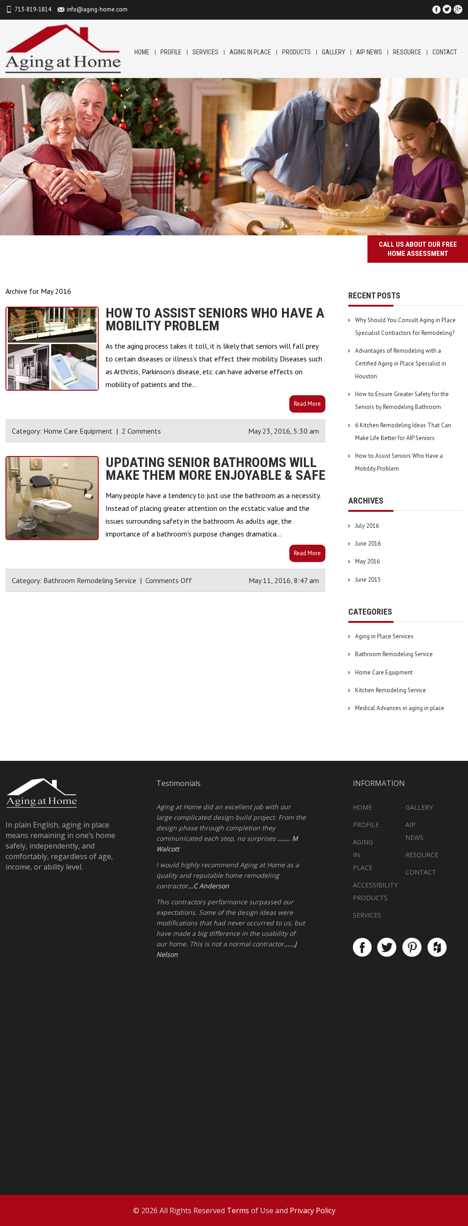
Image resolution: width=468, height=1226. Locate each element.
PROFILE (170, 52)
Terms (238, 1210)
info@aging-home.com (97, 9)
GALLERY (333, 52)
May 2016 (367, 561)
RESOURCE (407, 52)
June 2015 (368, 580)
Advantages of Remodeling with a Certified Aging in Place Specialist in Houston (400, 363)
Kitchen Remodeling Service (390, 690)
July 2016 (367, 526)
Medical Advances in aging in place (399, 708)
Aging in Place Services (384, 636)
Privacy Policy (312, 1210)
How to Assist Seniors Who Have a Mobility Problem (215, 319)
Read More (307, 404)
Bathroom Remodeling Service (89, 580)
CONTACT (444, 52)
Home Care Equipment (77, 430)
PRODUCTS (296, 52)
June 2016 (368, 543)
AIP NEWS (369, 52)
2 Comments (141, 430)
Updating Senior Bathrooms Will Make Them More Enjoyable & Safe (215, 468)
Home (141, 52)
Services (205, 52)
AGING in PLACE (250, 52)
